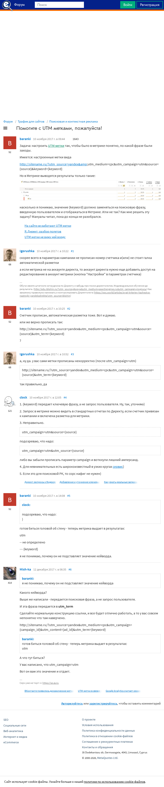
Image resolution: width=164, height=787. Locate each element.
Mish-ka (25, 569)
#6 (70, 569)
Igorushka (27, 251)
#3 (72, 354)
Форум (8, 121)
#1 (72, 251)
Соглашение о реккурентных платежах (107, 742)
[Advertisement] (82, 21)
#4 (65, 397)
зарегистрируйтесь (103, 703)
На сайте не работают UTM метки (48, 226)
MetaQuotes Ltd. (107, 758)
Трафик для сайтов (31, 121)
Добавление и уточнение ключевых (80, 482)
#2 (68, 308)
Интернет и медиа (15, 737)
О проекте (88, 719)
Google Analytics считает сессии (123, 690)
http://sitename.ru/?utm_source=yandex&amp (53, 164)
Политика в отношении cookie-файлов (107, 736)
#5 (68, 496)
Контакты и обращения (97, 747)
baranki (25, 139)
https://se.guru (50, 682)
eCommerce (11, 742)
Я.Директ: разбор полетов (43, 231)
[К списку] (12, 128)
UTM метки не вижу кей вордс (45, 237)
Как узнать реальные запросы (121, 482)
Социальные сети (14, 725)
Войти (127, 4)
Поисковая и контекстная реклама (73, 121)
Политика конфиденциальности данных (108, 730)
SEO (5, 720)
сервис (118, 466)
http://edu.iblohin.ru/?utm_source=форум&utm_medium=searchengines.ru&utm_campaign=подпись (90, 289)
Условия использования (97, 725)
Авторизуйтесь (72, 703)
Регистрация (149, 4)
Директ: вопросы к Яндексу (40, 482)
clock (23, 397)
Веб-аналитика (13, 731)
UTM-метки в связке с (90, 690)
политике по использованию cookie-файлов (114, 782)
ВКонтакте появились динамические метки (49, 690)
